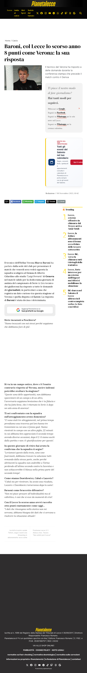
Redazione (50, 193)
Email (62, 201)
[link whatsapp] (58, 13)
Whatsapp (61, 116)
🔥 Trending (68, 209)
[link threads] (70, 13)
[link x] (37, 13)
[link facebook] (42, 13)
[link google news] (74, 13)
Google (62, 108)
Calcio (15, 40)
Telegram (40, 201)
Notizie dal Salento (31, 13)
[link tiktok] (62, 13)
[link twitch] (66, 13)
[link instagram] (46, 13)
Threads (52, 201)
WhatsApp (29, 201)
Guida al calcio (16, 13)
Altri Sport (23, 11)
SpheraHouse (47, 668)
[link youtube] (50, 13)
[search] (81, 13)
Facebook (61, 112)
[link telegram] (54, 13)
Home (7, 40)
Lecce (9, 10)
